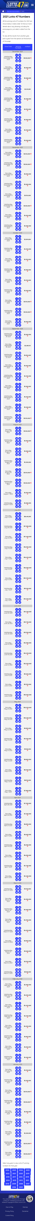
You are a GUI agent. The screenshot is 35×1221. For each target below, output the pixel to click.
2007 (28, 1184)
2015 (27, 1177)
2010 (7, 1184)
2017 (14, 1177)
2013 (14, 1180)
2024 (21, 1170)
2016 (21, 1177)
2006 (14, 1187)
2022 (7, 1173)
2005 (21, 1187)
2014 (8, 1180)
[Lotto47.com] (17, 9)
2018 (7, 1177)
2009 (14, 1184)
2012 (21, 1180)
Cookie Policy (9, 1215)
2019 (27, 1173)
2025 (14, 1170)
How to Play (9, 1207)
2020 (21, 1173)
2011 (27, 1180)
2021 (14, 1173)
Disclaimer (25, 1211)
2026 (7, 1170)
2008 (21, 1184)
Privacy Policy (9, 1211)
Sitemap (25, 1207)
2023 (28, 1170)
